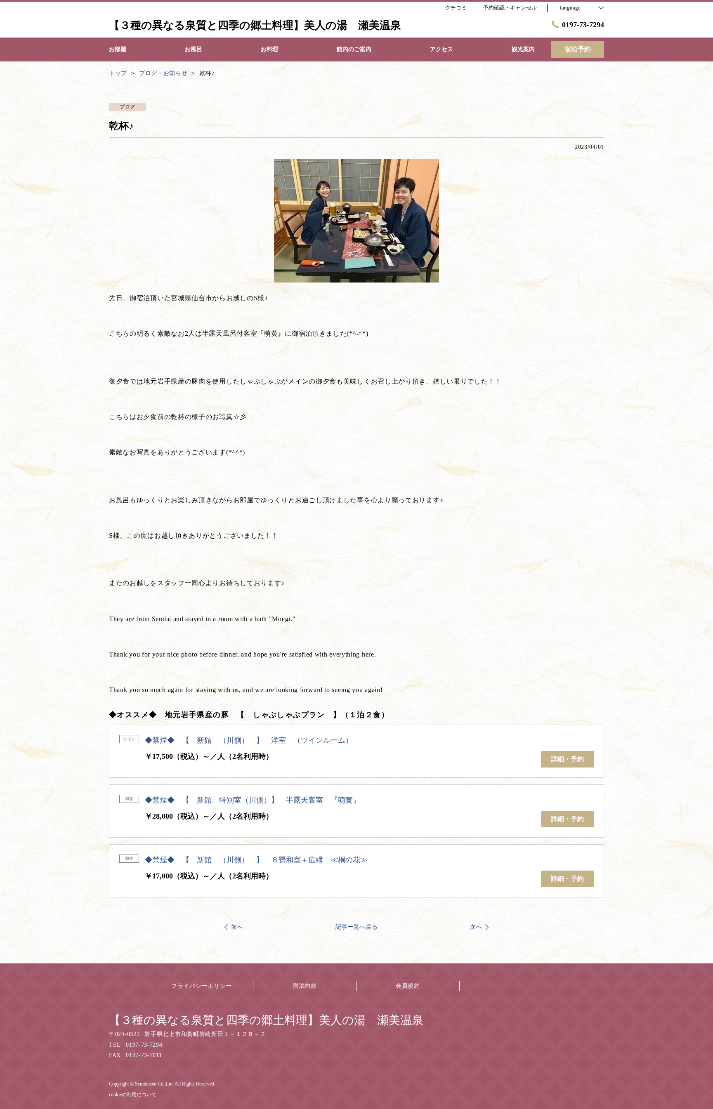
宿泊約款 (305, 986)
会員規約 (408, 986)
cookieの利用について (132, 1094)
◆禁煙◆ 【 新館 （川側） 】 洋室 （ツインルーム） (249, 740)
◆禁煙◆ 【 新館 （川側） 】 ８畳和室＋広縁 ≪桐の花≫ (256, 860)
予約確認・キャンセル (510, 8)
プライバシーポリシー (201, 986)
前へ (237, 927)
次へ (476, 927)
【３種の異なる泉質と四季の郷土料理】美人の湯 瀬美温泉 (266, 1020)
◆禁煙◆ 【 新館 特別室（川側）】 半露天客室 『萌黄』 (252, 800)
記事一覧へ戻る (356, 927)
